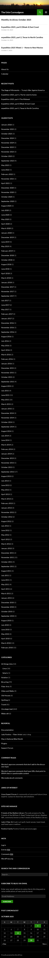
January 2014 (6, 454)
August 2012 (6, 521)
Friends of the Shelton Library (12, 813)
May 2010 (5, 634)
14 (18, 933)
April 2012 (5, 539)
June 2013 (5, 485)
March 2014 (6, 445)
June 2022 (5, 170)
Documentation (7, 730)
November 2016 (7, 327)
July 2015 (5, 391)
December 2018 (7, 255)
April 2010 (5, 638)
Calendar (4, 74)
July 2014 (5, 436)
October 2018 (6, 260)
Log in (3, 845)
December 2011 (7, 553)
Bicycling (4, 682)
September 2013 (7, 472)
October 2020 (6, 197)
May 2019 (5, 246)
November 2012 (7, 512)
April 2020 (5, 224)
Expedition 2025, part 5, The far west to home (19, 95)
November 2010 (7, 607)
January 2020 (6, 233)
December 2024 (7, 138)
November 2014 (7, 418)
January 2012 (6, 548)
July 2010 (5, 625)
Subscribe (7, 902)
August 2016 (6, 336)
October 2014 (6, 422)
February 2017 (7, 314)
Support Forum (7, 748)
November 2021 (7, 179)
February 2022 (7, 174)
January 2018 (6, 282)
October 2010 (6, 611)
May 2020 (5, 219)
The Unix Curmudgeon (12, 12)
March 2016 (6, 354)
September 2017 (7, 296)
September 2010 (7, 616)
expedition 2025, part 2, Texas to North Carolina (22, 37)
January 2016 (6, 363)
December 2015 (7, 368)
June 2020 (5, 215)
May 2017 (5, 309)
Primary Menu (46, 12)
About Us (5, 69)
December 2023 (7, 147)
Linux (5, 668)
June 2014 (5, 440)
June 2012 (5, 530)
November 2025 (7, 129)
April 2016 (5, 350)
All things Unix (7, 664)
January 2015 (6, 409)
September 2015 (7, 382)
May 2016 (5, 345)
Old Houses (5, 695)
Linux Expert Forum (9, 794)
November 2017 (7, 291)
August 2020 (6, 206)
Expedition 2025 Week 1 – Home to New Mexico (22, 47)
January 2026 (6, 125)
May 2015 (5, 400)
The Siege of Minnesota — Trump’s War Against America (23, 90)
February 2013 (7, 503)
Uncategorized (7, 709)
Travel (3, 704)
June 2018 (5, 269)
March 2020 (6, 228)
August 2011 (6, 571)
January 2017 (6, 318)
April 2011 (5, 589)
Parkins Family (7, 829)
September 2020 (7, 201)
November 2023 (7, 152)
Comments (7, 854)
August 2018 (6, 264)
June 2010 (5, 629)
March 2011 (6, 593)
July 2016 (5, 341)
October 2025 (6, 134)
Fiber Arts (5, 686)
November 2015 (7, 373)
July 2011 (5, 575)
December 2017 (7, 287)
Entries (5, 850)
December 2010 (7, 602)
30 (31, 940)
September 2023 (7, 161)
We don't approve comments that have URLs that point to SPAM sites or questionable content (23, 772)
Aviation (4, 677)
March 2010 (6, 643)
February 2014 (7, 449)
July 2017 (5, 300)
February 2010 (7, 647)
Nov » (45, 944)
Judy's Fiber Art (7, 822)
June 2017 (5, 305)
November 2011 (7, 557)
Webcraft (5, 713)
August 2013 (6, 476)
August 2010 (6, 620)
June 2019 (5, 242)
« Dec (4, 944)
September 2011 (7, 566)
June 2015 (5, 395)
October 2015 (6, 377)
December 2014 (7, 413)
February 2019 (7, 251)
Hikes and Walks (7, 691)
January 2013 (6, 508)
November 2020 (7, 192)
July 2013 (5, 481)
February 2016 (7, 359)
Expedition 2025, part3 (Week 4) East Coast (20, 27)
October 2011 (6, 562)
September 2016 (7, 332)
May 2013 (5, 490)
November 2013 (7, 463)
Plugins (4, 743)
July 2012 (5, 526)
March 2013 (6, 499)
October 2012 (6, 517)
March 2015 (6, 404)
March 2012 (6, 544)
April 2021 (5, 183)
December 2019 (7, 237)
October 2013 (6, 467)
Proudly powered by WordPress (11, 955)
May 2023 (5, 165)
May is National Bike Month (12, 739)
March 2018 (6, 278)
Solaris (5, 673)
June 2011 (5, 580)
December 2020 (7, 188)
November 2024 (7, 143)
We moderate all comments (12, 778)
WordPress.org (7, 859)
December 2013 (7, 458)
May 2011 (5, 584)
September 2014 (7, 427)
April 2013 (5, 494)
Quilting (4, 700)
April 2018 (5, 273)
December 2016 (7, 323)
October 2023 (6, 156)
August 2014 (6, 431)
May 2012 (5, 535)
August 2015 (6, 386)
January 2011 (6, 598)
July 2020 (5, 210)
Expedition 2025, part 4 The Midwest (15, 99)
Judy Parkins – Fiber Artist (11, 734)
